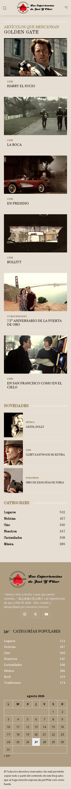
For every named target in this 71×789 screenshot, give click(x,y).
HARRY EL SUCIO (21, 85)
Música (30, 422)
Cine (10, 81)
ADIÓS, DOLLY (35, 427)
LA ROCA (14, 144)
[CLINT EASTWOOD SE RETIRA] (13, 452)
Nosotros (32, 478)
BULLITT (14, 261)
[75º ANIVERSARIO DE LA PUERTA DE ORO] (35, 292)
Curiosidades (17, 316)
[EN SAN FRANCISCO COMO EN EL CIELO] (35, 354)
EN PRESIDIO (18, 203)
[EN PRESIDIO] (35, 175)
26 (27, 742)
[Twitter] (35, 614)
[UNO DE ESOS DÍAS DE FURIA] (13, 480)
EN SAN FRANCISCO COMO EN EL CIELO (34, 385)
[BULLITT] (35, 233)
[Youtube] (46, 614)
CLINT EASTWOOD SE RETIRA (45, 454)
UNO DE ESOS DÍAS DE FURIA (45, 482)
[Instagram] (24, 614)
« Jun (7, 755)
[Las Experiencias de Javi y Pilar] (35, 7)
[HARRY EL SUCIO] (35, 57)
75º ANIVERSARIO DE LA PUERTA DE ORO (34, 322)
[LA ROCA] (35, 116)
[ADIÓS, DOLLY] (13, 425)
